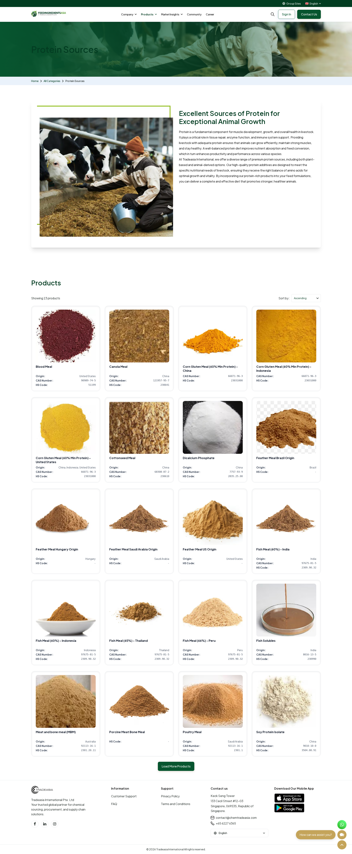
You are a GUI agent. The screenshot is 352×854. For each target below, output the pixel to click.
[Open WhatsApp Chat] (341, 824)
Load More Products (176, 766)
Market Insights (170, 14)
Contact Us (309, 14)
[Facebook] (34, 824)
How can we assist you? (316, 835)
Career (210, 14)
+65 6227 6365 (226, 823)
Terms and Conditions (175, 804)
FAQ (114, 804)
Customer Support (124, 796)
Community (194, 14)
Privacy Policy (170, 796)
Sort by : (284, 298)
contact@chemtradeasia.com (236, 818)
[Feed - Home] (48, 14)
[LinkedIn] (44, 824)
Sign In (286, 14)
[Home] (42, 790)
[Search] (272, 14)
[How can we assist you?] (341, 834)
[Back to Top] (341, 844)
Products (147, 14)
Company (127, 14)
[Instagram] (54, 824)
